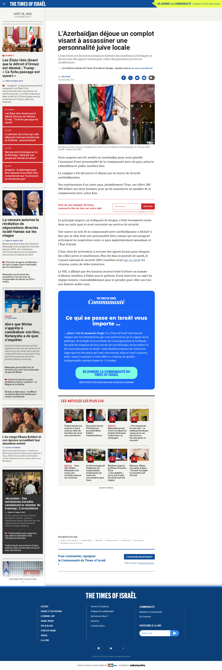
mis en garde (132, 260)
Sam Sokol (12, 318)
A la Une (45, 640)
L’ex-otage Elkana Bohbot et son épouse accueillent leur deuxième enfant (21, 440)
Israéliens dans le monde (71, 543)
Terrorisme (138, 540)
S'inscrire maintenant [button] (139, 556)
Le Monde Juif (48, 616)
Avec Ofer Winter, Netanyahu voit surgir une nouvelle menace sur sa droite (72, 471)
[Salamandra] (137, 665)
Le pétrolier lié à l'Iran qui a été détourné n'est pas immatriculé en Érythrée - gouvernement (22, 137)
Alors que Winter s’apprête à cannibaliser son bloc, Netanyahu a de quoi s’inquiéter (22, 332)
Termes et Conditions (100, 606)
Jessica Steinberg (13, 447)
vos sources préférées (142, 68)
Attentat (98, 540)
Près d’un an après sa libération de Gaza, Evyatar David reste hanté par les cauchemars (19, 264)
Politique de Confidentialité (102, 611)
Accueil (44, 606)
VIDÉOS (44, 635)
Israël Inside (47, 621)
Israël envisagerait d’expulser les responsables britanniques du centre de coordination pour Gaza (95, 472)
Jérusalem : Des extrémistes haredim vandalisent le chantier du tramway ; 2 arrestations (22, 503)
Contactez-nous (98, 626)
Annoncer (95, 621)
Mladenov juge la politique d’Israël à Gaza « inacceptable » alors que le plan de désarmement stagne (117, 472)
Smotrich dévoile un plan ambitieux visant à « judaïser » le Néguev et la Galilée (21, 382)
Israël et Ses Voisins (69, 540)
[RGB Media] (113, 665)
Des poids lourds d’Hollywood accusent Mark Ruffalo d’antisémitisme (94, 431)
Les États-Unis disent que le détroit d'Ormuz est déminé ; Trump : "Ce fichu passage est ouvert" (21, 118)
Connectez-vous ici (146, 563)
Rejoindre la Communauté (174, 3)
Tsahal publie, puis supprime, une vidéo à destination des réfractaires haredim (21, 535)
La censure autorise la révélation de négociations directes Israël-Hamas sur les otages (20, 228)
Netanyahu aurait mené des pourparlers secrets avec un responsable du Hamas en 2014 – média (18, 278)
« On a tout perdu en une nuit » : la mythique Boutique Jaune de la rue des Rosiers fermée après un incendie (139, 433)
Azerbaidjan (86, 540)
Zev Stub (65, 77)
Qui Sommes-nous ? (99, 616)
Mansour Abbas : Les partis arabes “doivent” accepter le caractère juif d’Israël (139, 470)
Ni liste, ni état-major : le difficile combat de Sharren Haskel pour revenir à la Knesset (21, 394)
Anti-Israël (126, 540)
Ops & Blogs (47, 626)
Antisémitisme (112, 540)
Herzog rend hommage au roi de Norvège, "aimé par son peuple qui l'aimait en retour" (21, 155)
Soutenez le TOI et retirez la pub (206, 4)
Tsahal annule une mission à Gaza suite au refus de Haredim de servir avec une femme (73, 431)
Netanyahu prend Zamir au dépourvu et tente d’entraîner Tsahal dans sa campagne (117, 432)
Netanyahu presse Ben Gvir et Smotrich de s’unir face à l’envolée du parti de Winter (22, 369)
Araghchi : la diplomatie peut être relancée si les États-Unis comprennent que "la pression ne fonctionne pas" (21, 174)
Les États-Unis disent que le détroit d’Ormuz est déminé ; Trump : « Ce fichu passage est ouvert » (21, 68)
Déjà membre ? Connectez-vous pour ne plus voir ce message (106, 381)
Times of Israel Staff (14, 81)
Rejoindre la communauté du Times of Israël (106, 373)
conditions (142, 211)
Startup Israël (48, 630)
